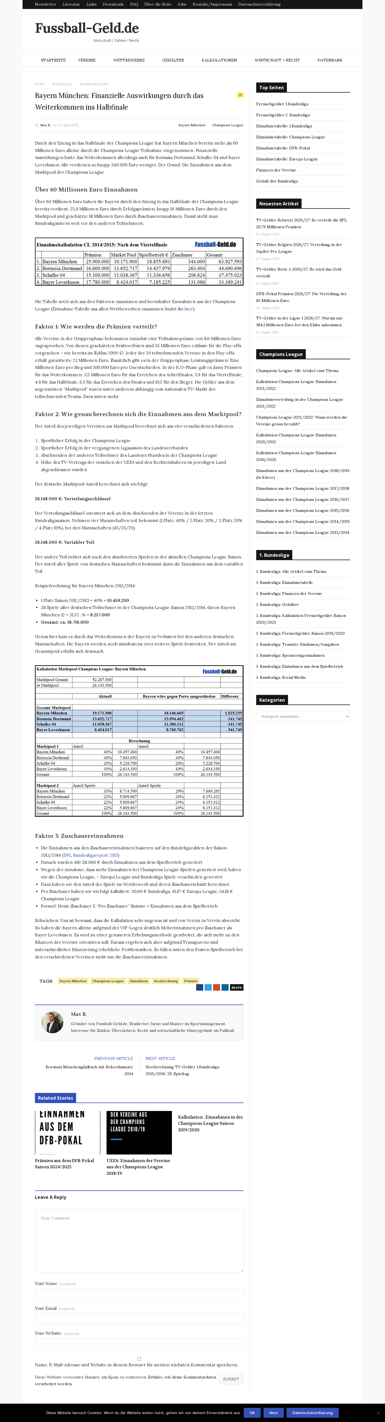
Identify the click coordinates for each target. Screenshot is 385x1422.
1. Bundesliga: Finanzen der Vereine (289, 593)
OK (252, 1412)
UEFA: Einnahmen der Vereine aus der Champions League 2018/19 (138, 1167)
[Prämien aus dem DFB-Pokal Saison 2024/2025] (67, 1132)
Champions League (228, 125)
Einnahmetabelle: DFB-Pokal (283, 148)
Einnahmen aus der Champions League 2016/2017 (302, 499)
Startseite (53, 60)
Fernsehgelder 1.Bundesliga (282, 103)
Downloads (113, 4)
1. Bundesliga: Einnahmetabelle (284, 582)
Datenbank (330, 60)
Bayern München (191, 125)
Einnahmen (139, 981)
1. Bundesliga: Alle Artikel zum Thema (291, 571)
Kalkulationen (219, 60)
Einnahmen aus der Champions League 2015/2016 (302, 510)
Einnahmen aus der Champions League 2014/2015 (303, 521)
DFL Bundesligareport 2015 (90, 855)
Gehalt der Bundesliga (277, 181)
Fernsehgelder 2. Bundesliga (283, 115)
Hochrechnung (166, 981)
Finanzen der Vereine (276, 170)
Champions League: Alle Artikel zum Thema (297, 370)
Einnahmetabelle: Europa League (287, 159)
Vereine (87, 60)
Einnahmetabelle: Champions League (290, 137)
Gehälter (173, 60)
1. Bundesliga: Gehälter (277, 604)
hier (189, 309)
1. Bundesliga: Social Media (281, 677)
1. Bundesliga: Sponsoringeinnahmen (290, 655)
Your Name (55, 1283)
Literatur (71, 4)
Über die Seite (158, 4)
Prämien (191, 981)
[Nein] (378, 1413)
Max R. (45, 125)
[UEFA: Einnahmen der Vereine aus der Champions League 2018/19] (139, 1132)
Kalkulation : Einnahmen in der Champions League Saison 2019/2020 (210, 1123)
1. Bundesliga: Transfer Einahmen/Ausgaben (297, 644)
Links (92, 4)
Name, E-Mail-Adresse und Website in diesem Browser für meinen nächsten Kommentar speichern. (136, 1365)
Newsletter (45, 4)
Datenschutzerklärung (259, 4)
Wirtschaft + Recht (277, 60)
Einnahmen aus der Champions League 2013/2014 (302, 532)
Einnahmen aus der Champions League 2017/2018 (302, 488)
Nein (273, 1412)
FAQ (134, 4)
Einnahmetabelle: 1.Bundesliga (284, 126)
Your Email (55, 1308)
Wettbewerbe (129, 60)
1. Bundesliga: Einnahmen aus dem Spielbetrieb (299, 666)
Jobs (182, 4)
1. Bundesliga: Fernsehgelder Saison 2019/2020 (300, 633)
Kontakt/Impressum (212, 4)
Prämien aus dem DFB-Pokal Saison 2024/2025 (64, 1164)
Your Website (57, 1333)
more (236, 987)
